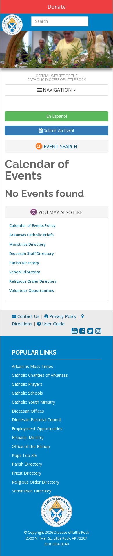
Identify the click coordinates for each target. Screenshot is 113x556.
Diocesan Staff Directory (31, 253)
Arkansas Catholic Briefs (31, 234)
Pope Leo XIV (24, 455)
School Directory (24, 272)
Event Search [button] (60, 146)
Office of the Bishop (31, 446)
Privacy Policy (62, 316)
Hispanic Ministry (27, 437)
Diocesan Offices (28, 411)
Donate (57, 6)
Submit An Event (58, 130)
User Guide (53, 323)
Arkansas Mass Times (32, 366)
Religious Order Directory (33, 281)
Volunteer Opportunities (31, 290)
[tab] (56, 90)
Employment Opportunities (37, 428)
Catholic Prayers (27, 384)
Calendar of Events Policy (32, 225)
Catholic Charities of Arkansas (40, 375)
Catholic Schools (27, 393)
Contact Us (27, 316)
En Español (56, 116)
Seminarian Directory (31, 491)
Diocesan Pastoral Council (36, 419)
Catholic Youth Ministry (33, 402)
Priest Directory (26, 473)
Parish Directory (24, 262)
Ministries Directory (27, 244)
